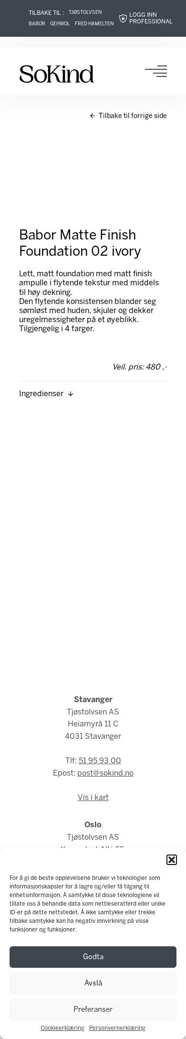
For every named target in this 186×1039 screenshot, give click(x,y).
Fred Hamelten (94, 24)
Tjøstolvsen (85, 13)
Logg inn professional (151, 18)
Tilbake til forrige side (132, 116)
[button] (171, 860)
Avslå (93, 983)
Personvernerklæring (117, 1028)
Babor (37, 24)
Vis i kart (93, 797)
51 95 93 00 (100, 761)
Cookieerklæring (62, 1028)
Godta (93, 957)
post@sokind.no (105, 773)
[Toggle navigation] (158, 71)
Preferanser (93, 1010)
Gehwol (60, 24)
